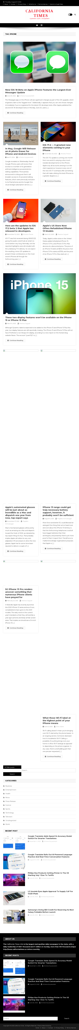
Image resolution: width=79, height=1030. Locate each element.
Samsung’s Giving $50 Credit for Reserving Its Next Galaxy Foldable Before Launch (51, 911)
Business (8, 786)
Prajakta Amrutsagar (64, 518)
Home (37, 1028)
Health (7, 794)
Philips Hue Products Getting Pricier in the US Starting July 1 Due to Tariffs (48, 874)
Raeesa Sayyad (63, 234)
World (7, 824)
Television (8, 817)
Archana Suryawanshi (26, 96)
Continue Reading (16, 113)
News (7, 797)
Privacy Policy (22, 4)
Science (8, 805)
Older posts (10, 767)
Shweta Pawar (65, 154)
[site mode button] (70, 15)
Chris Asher (60, 726)
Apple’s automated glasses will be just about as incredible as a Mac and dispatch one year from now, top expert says (20, 512)
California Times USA (15, 944)
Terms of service (43, 4)
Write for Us (32, 4)
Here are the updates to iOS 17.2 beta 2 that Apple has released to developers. (20, 228)
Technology (9, 813)
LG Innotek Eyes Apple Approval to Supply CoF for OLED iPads (50, 892)
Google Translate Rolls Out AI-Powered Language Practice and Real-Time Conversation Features (50, 856)
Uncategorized (10, 820)
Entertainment (10, 790)
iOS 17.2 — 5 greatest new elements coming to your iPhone (57, 148)
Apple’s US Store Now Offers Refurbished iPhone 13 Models (57, 228)
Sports (7, 809)
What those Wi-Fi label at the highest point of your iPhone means (57, 720)
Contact (13, 4)
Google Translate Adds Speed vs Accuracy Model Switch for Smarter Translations (50, 837)
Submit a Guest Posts (56, 4)
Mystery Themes (56, 1025)
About (6, 4)
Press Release (10, 801)
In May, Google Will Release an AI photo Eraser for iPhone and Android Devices (20, 151)
